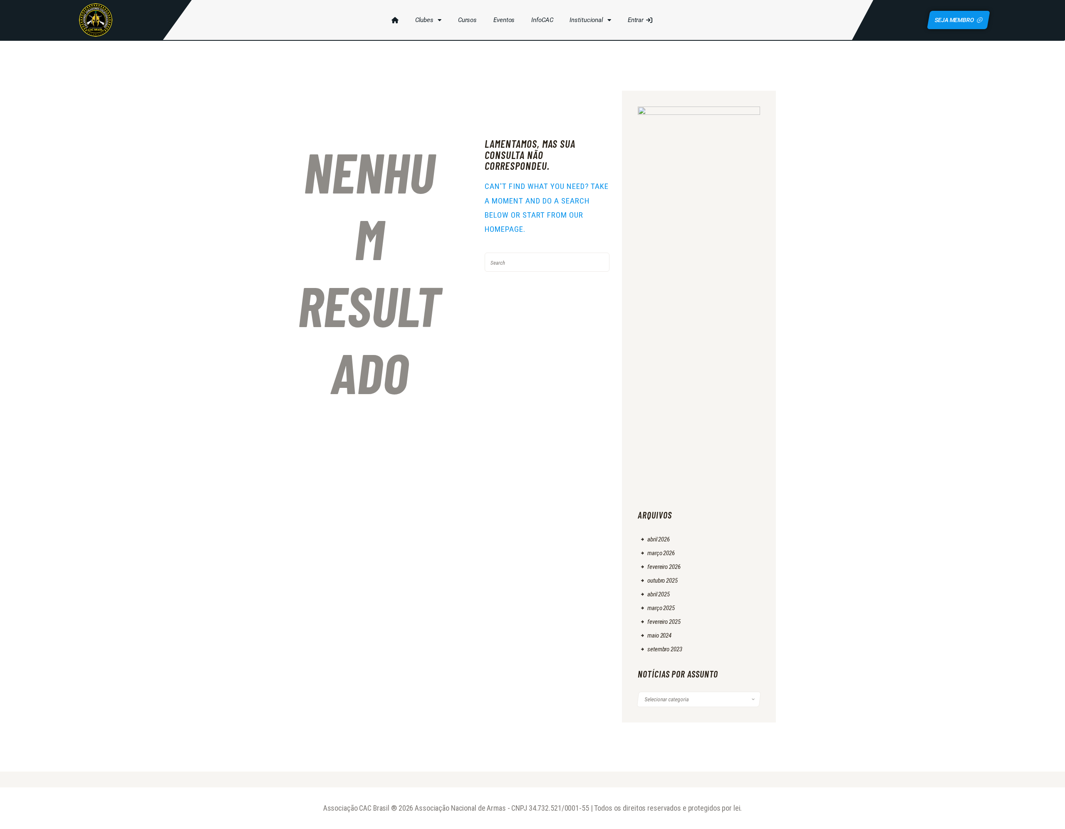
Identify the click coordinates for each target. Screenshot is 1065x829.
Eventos (504, 20)
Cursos (467, 20)
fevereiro (663, 567)
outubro (662, 580)
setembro (664, 649)
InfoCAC (542, 20)
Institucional (586, 20)
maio (659, 635)
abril (658, 539)
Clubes (424, 20)
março (661, 553)
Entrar (636, 20)
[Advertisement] (699, 372)
